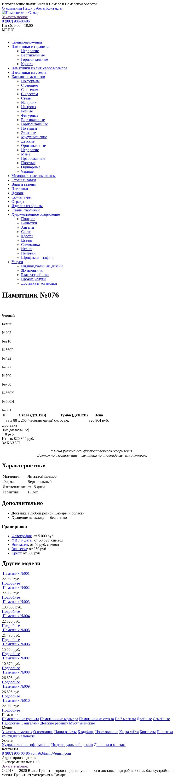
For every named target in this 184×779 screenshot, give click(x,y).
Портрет (28, 219)
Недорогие (30, 51)
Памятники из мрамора (59, 719)
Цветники (20, 189)
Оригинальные (33, 146)
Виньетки (29, 223)
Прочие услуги (33, 279)
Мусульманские (34, 137)
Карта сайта (129, 732)
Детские (27, 141)
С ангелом (29, 90)
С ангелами (30, 723)
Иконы (26, 249)
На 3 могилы (125, 719)
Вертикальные (33, 55)
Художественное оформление (36, 214)
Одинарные (30, 167)
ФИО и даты (22, 540)
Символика (30, 245)
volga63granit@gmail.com (51, 753)
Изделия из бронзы (27, 206)
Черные (27, 171)
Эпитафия (20, 544)
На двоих (28, 102)
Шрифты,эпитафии (37, 257)
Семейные (161, 719)
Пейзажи (28, 253)
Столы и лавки (24, 180)
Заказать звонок (15, 17)
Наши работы (34, 8)
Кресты (27, 64)
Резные (27, 111)
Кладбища (86, 732)
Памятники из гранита (30, 46)
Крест (16, 553)
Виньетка (19, 549)
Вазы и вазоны (24, 184)
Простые (28, 163)
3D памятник (32, 270)
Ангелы (27, 227)
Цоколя (17, 193)
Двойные (144, 719)
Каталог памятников (28, 77)
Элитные (28, 133)
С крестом (29, 94)
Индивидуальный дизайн (42, 266)
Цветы (26, 240)
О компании (12, 8)
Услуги (17, 262)
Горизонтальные (34, 59)
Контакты (54, 8)
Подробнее (11, 583)
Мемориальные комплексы (34, 176)
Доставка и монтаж (110, 745)
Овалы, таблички (26, 210)
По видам (29, 128)
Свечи (26, 232)
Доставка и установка (39, 283)
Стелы (26, 98)
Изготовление (106, 732)
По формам (30, 81)
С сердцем (29, 85)
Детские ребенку (54, 723)
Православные (33, 158)
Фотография (22, 536)
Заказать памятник (17, 732)
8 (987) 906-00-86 (16, 21)
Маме (25, 154)
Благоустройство (35, 275)
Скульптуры (22, 197)
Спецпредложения (27, 42)
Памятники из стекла (29, 72)
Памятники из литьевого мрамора (39, 68)
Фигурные (29, 115)
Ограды (18, 201)
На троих (28, 107)
